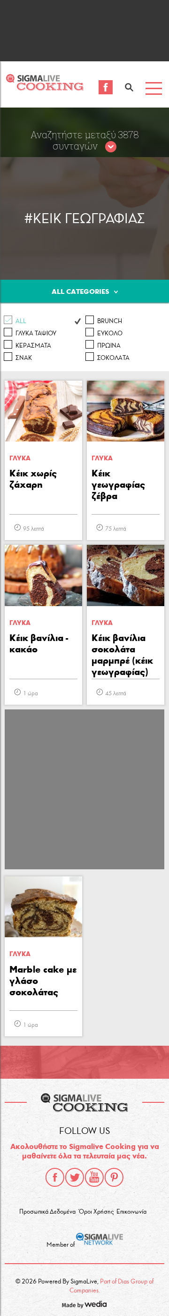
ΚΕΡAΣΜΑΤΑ (33, 346)
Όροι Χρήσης (96, 1212)
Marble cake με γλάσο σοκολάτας (43, 981)
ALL (20, 321)
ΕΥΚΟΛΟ (110, 333)
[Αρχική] (44, 88)
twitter (74, 1177)
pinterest (114, 1177)
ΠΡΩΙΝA (109, 346)
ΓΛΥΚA (20, 458)
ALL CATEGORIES (80, 291)
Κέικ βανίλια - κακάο (38, 643)
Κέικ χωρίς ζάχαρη (33, 478)
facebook (55, 1177)
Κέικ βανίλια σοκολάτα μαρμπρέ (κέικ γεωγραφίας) (122, 654)
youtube (94, 1177)
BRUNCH (109, 321)
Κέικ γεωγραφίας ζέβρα (118, 484)
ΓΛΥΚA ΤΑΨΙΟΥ (35, 333)
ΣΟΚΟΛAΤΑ (113, 358)
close (111, 147)
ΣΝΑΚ (23, 358)
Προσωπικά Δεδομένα (47, 1212)
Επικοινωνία (131, 1212)
